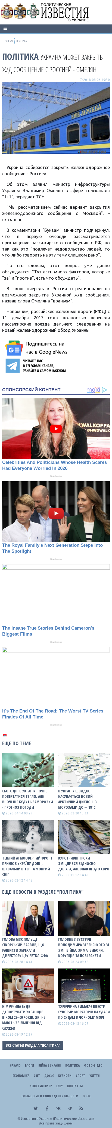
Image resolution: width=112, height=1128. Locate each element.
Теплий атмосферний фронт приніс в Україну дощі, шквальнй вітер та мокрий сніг (27, 866)
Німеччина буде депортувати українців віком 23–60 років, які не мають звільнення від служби (23, 1017)
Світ (37, 1075)
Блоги (29, 1065)
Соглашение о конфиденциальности (49, 1096)
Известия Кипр (40, 1086)
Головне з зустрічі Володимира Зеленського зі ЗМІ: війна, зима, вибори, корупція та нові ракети (83, 947)
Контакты (75, 1086)
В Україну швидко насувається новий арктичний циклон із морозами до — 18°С (77, 799)
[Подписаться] (37, 348)
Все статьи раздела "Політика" (33, 1045)
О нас (87, 1096)
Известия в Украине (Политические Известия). (58, 1118)
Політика (20, 56)
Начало (15, 1065)
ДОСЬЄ (49, 1075)
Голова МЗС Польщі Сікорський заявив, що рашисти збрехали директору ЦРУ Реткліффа (25, 947)
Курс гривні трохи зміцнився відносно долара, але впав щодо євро (83, 863)
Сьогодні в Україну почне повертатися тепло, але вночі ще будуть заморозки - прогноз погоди (27, 799)
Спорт (80, 1075)
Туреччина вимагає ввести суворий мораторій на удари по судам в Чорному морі (84, 1012)
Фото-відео (93, 1065)
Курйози (64, 1075)
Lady (59, 1086)
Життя (94, 1075)
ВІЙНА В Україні (49, 1065)
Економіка (21, 1075)
